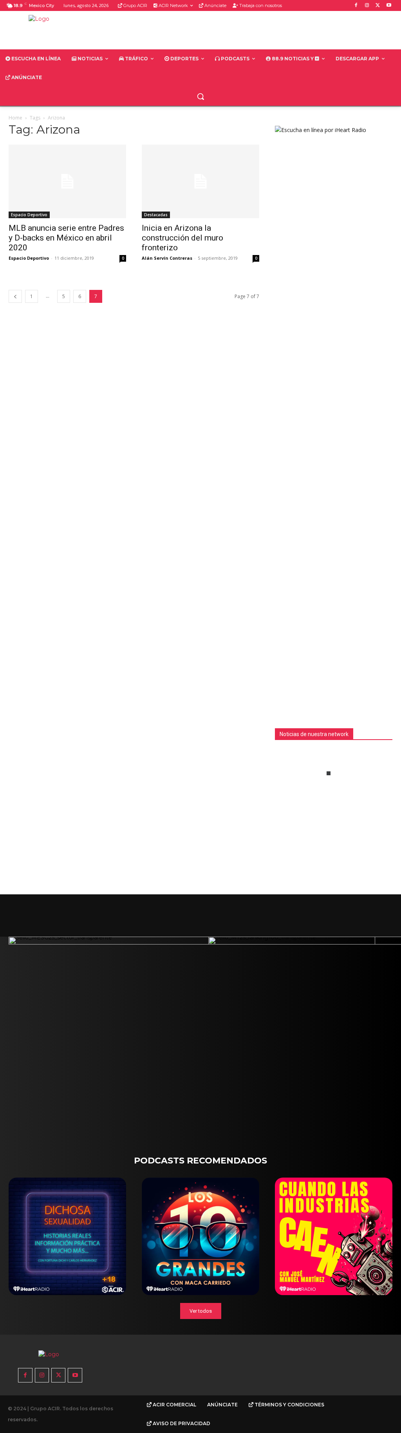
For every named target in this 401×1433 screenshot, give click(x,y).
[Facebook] (356, 5)
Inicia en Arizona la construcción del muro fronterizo (182, 237)
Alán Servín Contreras (167, 258)
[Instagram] (367, 5)
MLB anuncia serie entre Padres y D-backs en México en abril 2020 (66, 237)
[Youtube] (388, 5)
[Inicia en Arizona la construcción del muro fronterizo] (200, 181)
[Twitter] (377, 5)
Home (15, 117)
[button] (200, 96)
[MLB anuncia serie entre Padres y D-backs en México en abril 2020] (67, 181)
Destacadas (156, 214)
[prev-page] (15, 296)
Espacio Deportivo (29, 214)
